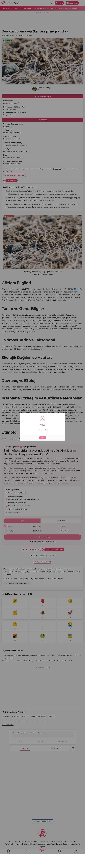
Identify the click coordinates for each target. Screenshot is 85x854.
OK (42, 438)
